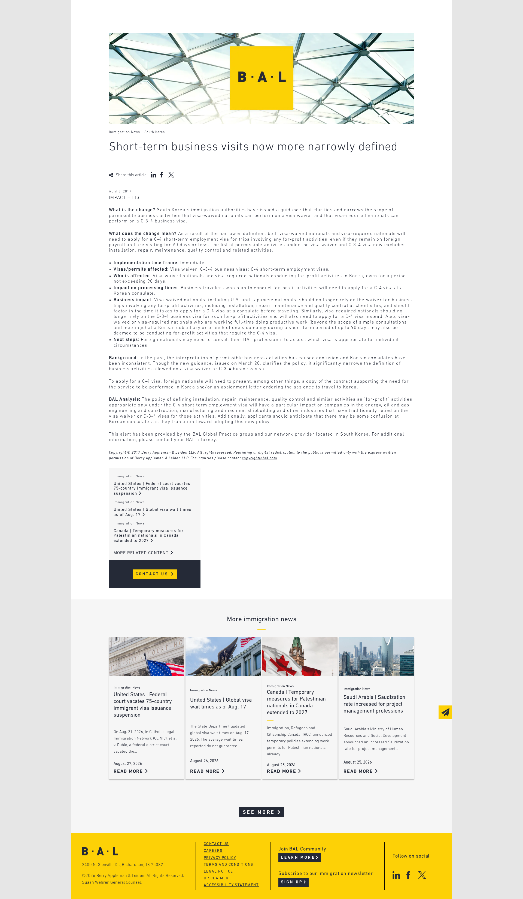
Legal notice (218, 872)
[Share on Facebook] (162, 174)
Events (220, 34)
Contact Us (153, 574)
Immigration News (124, 132)
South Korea (154, 132)
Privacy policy (220, 858)
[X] (422, 875)
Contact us (216, 844)
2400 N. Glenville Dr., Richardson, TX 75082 (122, 865)
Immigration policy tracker (246, 23)
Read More (129, 771)
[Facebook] (408, 875)
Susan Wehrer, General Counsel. (112, 882)
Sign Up (292, 882)
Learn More (298, 858)
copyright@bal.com (259, 458)
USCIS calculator (233, 44)
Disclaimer (216, 878)
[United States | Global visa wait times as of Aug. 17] (223, 656)
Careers (140, 44)
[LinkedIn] (396, 875)
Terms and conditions (228, 865)
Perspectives (228, 13)
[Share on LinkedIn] (153, 174)
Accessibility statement (231, 885)
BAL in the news (150, 34)
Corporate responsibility (161, 23)
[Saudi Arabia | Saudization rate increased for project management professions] (376, 656)
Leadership (144, 13)
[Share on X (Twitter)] (171, 174)
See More (259, 812)
